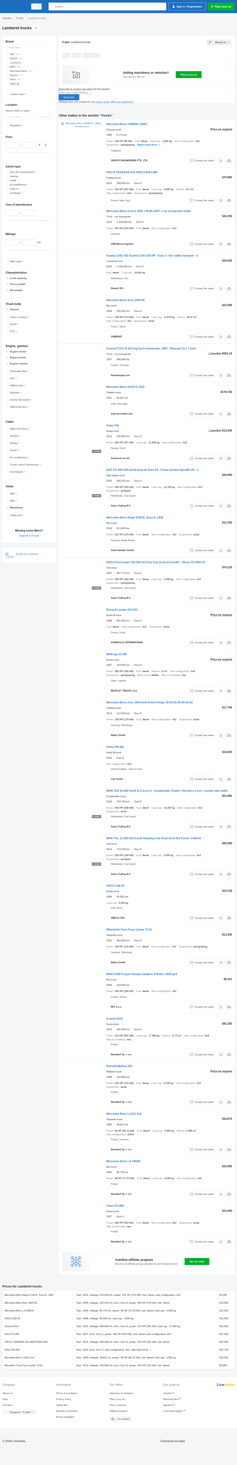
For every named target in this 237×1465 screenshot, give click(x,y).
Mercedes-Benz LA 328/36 (123, 1161)
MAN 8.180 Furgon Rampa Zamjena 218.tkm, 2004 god (141, 974)
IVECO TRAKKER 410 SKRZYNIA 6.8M (131, 172)
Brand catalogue (65, 1416)
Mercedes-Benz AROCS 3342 (125, 386)
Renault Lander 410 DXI (121, 609)
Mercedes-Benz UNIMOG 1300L (126, 124)
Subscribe (69, 97)
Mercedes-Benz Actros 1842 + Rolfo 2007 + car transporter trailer (148, 211)
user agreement (124, 101)
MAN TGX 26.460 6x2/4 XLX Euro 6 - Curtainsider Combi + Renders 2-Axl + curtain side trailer (167, 790)
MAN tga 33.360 (116, 654)
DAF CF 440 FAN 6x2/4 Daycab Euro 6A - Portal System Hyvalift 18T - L (152, 469)
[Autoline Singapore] (15, 6)
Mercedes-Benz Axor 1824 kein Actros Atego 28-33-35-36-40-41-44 (149, 702)
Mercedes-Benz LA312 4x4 (123, 1113)
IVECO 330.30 (115, 885)
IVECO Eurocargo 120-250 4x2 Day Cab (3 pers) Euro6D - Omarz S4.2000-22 (155, 562)
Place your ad (189, 74)
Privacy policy (63, 1399)
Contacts (7, 1405)
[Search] (52, 6)
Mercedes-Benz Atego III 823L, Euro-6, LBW (134, 517)
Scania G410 (114, 1018)
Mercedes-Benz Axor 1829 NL (125, 300)
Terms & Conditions (67, 1393)
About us (7, 1393)
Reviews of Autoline (67, 1411)
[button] (221, 160)
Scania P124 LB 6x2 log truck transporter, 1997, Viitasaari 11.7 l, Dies (151, 348)
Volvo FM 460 (115, 746)
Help (5, 1399)
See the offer (197, 1261)
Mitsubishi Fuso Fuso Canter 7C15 (129, 929)
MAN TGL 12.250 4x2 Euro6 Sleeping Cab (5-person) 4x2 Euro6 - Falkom (153, 838)
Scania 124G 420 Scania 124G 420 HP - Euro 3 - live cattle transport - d (152, 255)
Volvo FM (112, 425)
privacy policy (102, 101)
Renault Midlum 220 (119, 1066)
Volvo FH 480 (115, 1205)
